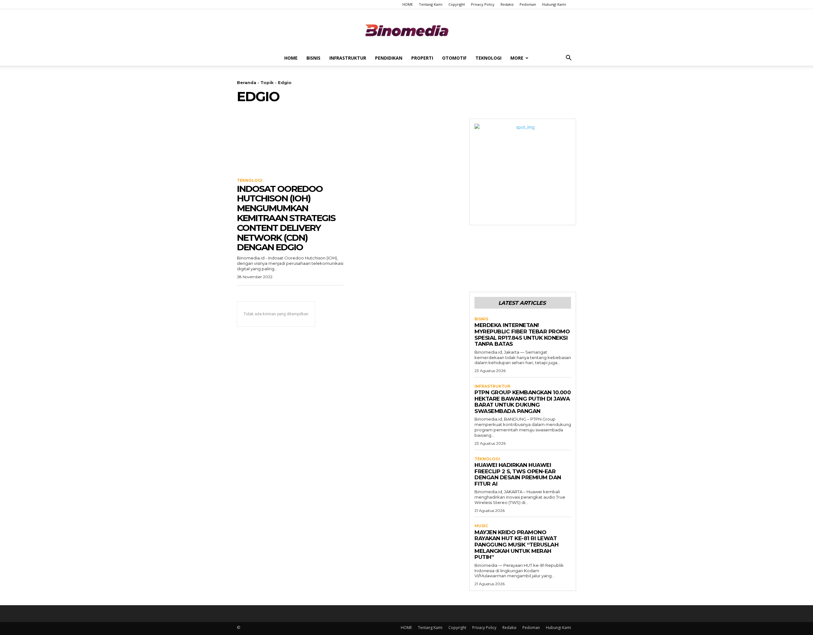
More (516, 58)
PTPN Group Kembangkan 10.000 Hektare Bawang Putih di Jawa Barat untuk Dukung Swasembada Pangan (522, 401)
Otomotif (454, 58)
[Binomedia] (406, 30)
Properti (422, 58)
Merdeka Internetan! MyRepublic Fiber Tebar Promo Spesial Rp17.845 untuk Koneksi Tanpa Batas (522, 334)
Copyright (456, 4)
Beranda (246, 82)
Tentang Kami (430, 4)
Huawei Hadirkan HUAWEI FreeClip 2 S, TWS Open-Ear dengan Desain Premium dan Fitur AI (517, 474)
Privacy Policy (482, 4)
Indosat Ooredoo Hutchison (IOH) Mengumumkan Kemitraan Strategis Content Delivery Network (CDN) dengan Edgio (286, 218)
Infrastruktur (347, 58)
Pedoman (528, 4)
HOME (407, 4)
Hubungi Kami (554, 4)
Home (291, 58)
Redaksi (507, 4)
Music (481, 526)
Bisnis (313, 58)
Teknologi (488, 58)
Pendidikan (388, 58)
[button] (568, 59)
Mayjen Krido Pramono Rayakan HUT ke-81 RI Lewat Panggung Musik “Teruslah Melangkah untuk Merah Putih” (516, 544)
